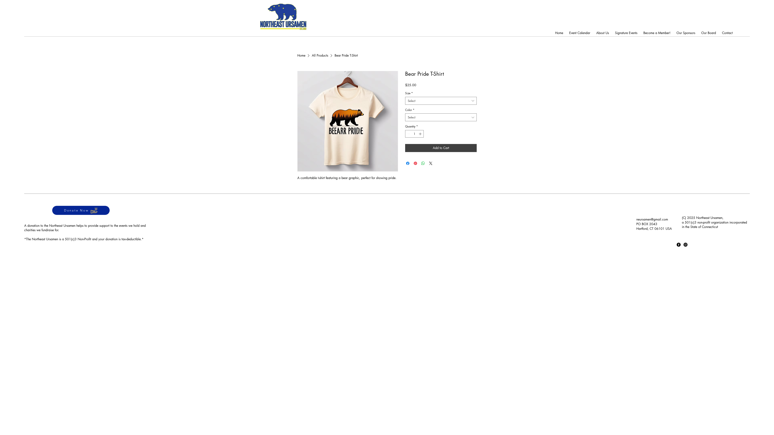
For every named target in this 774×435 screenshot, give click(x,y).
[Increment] (420, 133)
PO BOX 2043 (646, 224)
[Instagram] (685, 244)
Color (409, 110)
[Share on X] (430, 163)
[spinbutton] (414, 133)
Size (409, 93)
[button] (626, 32)
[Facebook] (678, 244)
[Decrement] (408, 133)
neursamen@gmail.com (652, 219)
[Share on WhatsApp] (423, 163)
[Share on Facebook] (407, 163)
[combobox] (441, 101)
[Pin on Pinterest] (415, 163)
